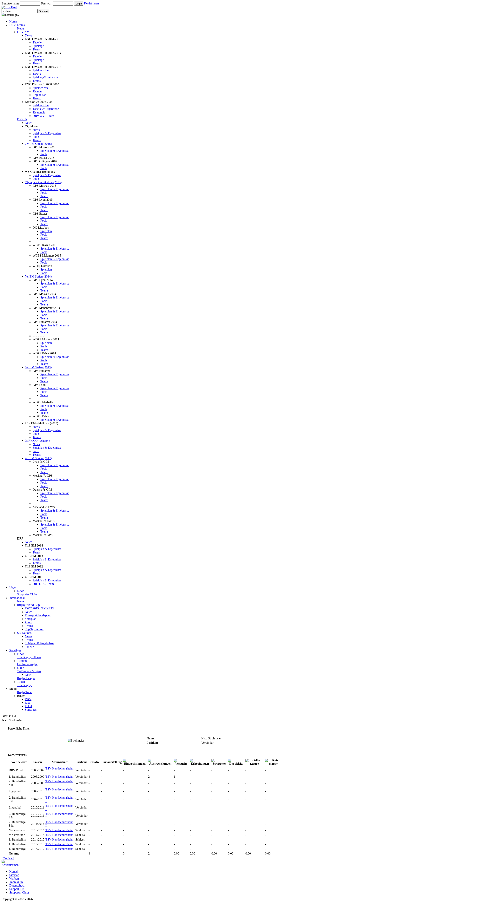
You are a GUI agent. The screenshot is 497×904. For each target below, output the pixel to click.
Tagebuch (39, 112)
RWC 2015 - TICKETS (39, 608)
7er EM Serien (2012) (38, 458)
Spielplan (46, 231)
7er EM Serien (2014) (38, 276)
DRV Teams (17, 25)
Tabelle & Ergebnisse (46, 108)
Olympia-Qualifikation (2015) (43, 182)
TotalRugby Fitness (29, 657)
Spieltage (38, 46)
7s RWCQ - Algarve (37, 440)
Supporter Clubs (27, 594)
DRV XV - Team (43, 115)
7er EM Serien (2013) (38, 367)
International (17, 597)
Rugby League (26, 678)
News (20, 28)
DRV (28, 699)
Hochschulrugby (27, 664)
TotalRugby (24, 685)
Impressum (16, 882)
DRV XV (23, 32)
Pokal (28, 706)
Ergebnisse (39, 94)
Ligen (13, 587)
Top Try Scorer (34, 629)
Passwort (46, 3)
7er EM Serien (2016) (38, 143)
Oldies (21, 667)
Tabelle (37, 42)
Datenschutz (16, 885)
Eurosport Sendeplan (37, 615)
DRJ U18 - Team (43, 584)
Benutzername (10, 3)
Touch (21, 681)
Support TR (16, 889)
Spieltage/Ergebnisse (45, 77)
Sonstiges (15, 650)
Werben (14, 878)
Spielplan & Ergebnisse (47, 133)
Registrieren (91, 3)
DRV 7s (22, 119)
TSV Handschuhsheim (59, 776)
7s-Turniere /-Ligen (29, 671)
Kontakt (14, 871)
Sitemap (14, 875)
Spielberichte (41, 70)
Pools (36, 136)
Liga (27, 702)
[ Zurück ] (8, 858)
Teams (37, 49)
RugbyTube (24, 692)
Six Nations (24, 632)
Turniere (22, 660)
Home (13, 21)
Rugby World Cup (28, 604)
